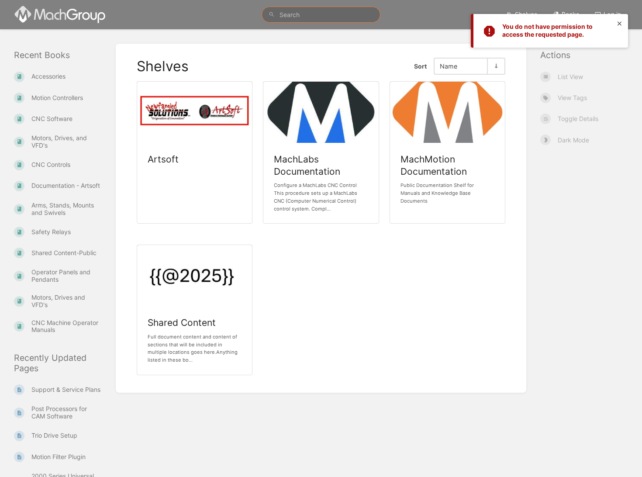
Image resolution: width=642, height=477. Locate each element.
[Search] (272, 14)
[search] (321, 15)
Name (448, 66)
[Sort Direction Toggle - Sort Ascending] (495, 66)
